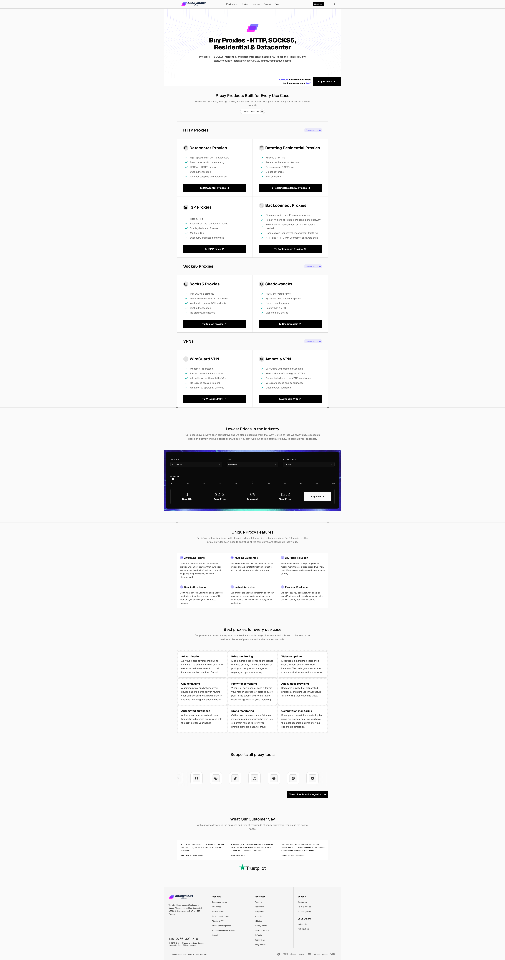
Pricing (245, 4)
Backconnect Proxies (220, 916)
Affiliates (258, 921)
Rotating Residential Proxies (223, 930)
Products (230, 4)
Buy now (316, 496)
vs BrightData (303, 929)
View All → (216, 935)
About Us (258, 916)
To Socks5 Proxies (212, 323)
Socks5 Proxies (218, 911)
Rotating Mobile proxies (221, 925)
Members (318, 4)
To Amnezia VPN (288, 398)
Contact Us (302, 902)
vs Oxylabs (302, 924)
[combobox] (196, 464)
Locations (256, 4)
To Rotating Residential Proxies (288, 187)
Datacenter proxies (219, 902)
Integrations (259, 911)
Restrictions (260, 940)
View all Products (251, 111)
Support (267, 4)
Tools (277, 4)
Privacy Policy (261, 925)
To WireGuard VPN (212, 398)
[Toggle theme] (334, 4)
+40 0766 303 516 (183, 939)
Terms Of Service (262, 930)
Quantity (174, 476)
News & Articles (304, 907)
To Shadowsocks (288, 323)
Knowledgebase (304, 911)
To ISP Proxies (213, 249)
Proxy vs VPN (260, 944)
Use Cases (259, 907)
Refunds (258, 935)
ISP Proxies (216, 907)
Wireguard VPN (218, 921)
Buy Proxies (325, 81)
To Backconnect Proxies (288, 249)
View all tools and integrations (306, 794)
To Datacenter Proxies (213, 187)
